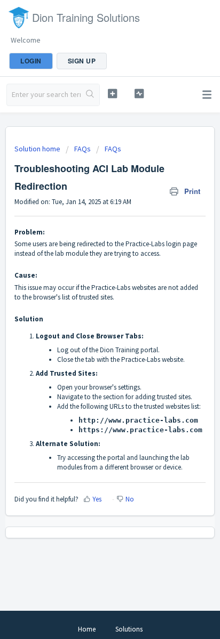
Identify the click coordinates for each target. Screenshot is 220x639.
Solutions (129, 629)
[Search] (90, 95)
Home (87, 629)
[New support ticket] (113, 93)
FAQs (82, 148)
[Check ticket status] (139, 93)
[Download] (90, 313)
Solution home (38, 148)
